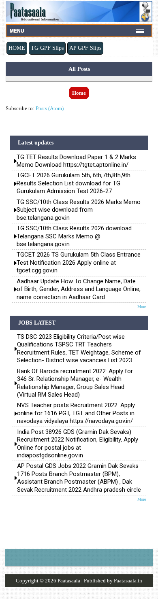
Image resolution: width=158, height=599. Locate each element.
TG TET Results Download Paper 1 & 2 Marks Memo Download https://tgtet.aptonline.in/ (76, 160)
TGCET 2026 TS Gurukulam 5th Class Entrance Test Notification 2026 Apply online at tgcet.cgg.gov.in (79, 262)
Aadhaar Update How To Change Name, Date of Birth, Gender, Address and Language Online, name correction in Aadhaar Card (79, 289)
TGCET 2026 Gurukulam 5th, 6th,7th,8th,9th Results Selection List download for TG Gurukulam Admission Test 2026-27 (73, 183)
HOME (17, 48)
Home (79, 93)
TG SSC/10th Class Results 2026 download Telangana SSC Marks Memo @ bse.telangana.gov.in (74, 236)
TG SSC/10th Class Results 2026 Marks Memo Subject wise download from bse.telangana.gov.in (79, 209)
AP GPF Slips (85, 48)
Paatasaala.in (128, 581)
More (141, 306)
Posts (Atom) (50, 108)
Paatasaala (69, 581)
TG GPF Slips (47, 48)
